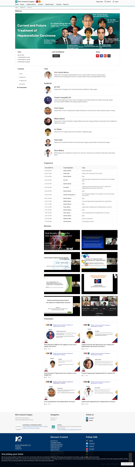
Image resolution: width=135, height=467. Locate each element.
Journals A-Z (54, 441)
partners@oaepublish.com (23, 445)
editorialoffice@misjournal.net (24, 420)
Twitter (91, 420)
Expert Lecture (55, 449)
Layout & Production (57, 444)
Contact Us (54, 418)
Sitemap (53, 420)
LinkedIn (91, 418)
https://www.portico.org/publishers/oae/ (69, 429)
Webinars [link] (22, 7)
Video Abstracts (55, 448)
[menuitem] (17, 4)
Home (17, 4)
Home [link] (16, 7)
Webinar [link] (29, 7)
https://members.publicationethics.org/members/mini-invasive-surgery (35, 427)
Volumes (58, 4)
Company (18, 447)
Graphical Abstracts (56, 446)
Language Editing (56, 442)
